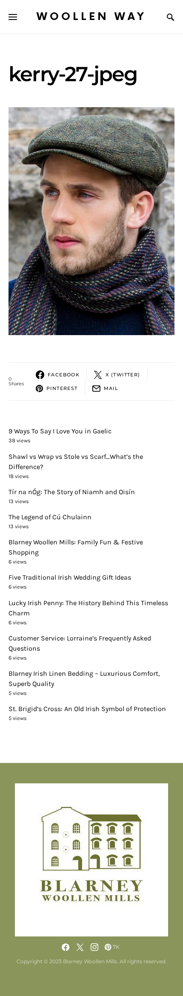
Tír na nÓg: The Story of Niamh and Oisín (72, 492)
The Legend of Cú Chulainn (50, 517)
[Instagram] (94, 947)
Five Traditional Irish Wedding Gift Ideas (70, 577)
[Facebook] (65, 947)
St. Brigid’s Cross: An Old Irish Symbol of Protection (87, 709)
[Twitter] (80, 947)
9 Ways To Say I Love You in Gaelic (60, 431)
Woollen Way (91, 17)
